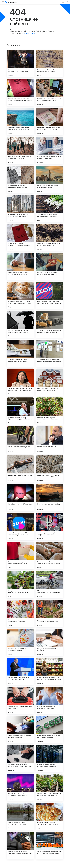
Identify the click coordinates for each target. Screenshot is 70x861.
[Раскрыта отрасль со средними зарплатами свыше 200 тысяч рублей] (49, 469)
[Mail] (6, 2)
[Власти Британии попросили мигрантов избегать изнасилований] (49, 179)
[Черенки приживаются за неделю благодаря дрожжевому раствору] (49, 787)
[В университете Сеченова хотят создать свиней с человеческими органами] (49, 555)
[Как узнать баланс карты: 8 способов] (49, 642)
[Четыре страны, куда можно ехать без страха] (20, 700)
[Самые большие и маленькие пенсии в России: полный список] (20, 92)
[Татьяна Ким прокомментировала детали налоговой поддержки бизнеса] (20, 382)
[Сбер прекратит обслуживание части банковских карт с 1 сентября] (49, 729)
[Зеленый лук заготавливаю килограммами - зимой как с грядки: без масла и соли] (49, 208)
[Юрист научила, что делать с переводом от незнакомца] (20, 266)
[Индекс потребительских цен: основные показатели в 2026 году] (49, 671)
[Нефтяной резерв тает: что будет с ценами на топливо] (49, 497)
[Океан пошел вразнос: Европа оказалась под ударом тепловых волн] (20, 121)
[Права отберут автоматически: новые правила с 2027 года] (49, 121)
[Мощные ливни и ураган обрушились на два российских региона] (49, 584)
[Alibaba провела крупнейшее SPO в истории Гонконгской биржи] (49, 845)
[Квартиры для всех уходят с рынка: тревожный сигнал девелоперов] (20, 208)
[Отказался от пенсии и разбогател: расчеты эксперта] (20, 237)
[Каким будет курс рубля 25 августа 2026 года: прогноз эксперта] (20, 787)
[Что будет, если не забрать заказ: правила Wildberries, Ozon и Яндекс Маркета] (49, 324)
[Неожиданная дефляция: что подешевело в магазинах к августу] (20, 613)
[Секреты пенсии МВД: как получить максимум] (20, 642)
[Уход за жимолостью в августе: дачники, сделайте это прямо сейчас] (20, 584)
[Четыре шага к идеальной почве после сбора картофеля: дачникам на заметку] (49, 237)
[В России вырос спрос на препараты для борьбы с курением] (49, 700)
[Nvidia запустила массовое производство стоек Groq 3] (49, 758)
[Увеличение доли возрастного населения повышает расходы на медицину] (49, 353)
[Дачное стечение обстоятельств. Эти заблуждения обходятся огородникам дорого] (49, 613)
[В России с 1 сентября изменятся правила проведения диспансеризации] (49, 150)
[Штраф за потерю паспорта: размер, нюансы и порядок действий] (49, 266)
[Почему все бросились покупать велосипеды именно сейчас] (20, 440)
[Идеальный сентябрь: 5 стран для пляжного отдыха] (20, 469)
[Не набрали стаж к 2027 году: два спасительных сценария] (20, 497)
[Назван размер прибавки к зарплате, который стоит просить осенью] (20, 845)
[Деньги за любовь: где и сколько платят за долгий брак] (20, 150)
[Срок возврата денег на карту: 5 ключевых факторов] (20, 729)
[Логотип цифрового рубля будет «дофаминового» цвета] (49, 526)
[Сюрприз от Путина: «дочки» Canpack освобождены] (20, 671)
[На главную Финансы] (12, 2)
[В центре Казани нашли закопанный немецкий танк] (20, 179)
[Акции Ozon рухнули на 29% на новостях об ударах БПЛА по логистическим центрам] (20, 526)
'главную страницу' (30, 33)
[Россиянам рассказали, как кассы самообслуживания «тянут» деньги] (49, 92)
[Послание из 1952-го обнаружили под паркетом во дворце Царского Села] (49, 63)
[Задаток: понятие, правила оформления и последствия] (20, 353)
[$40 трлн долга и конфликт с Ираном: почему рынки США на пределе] (20, 411)
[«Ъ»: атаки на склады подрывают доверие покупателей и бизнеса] (49, 295)
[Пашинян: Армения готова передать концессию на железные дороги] (49, 440)
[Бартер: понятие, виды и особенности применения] (20, 555)
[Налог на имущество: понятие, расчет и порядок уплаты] (49, 382)
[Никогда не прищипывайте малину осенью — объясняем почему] (49, 411)
